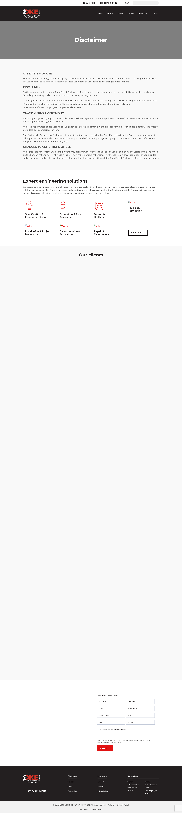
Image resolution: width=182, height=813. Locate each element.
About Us (101, 782)
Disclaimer (84, 809)
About (100, 13)
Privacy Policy (103, 791)
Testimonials (142, 13)
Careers (131, 13)
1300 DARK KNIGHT (110, 3)
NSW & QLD (89, 3)
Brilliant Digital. (123, 805)
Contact (155, 13)
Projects (121, 13)
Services (110, 13)
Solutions (137, 232)
